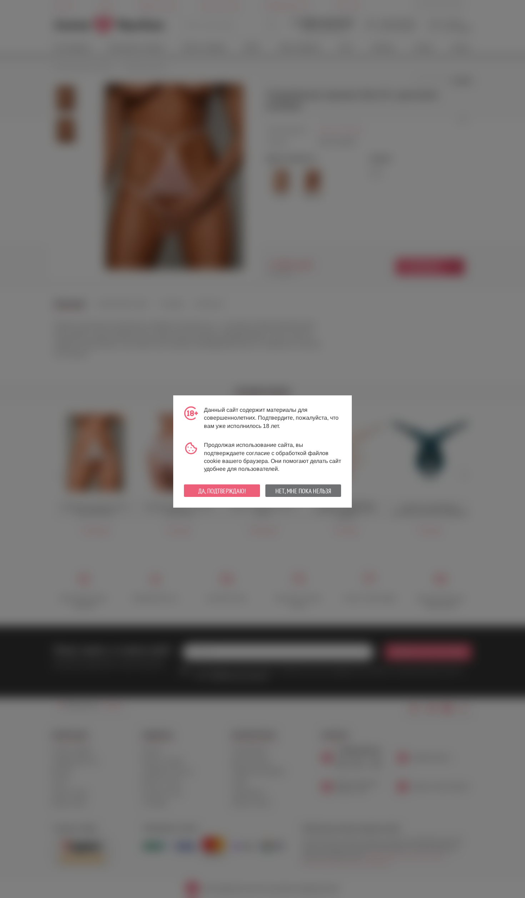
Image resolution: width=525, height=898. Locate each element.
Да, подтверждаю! (222, 491)
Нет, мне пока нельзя (303, 491)
